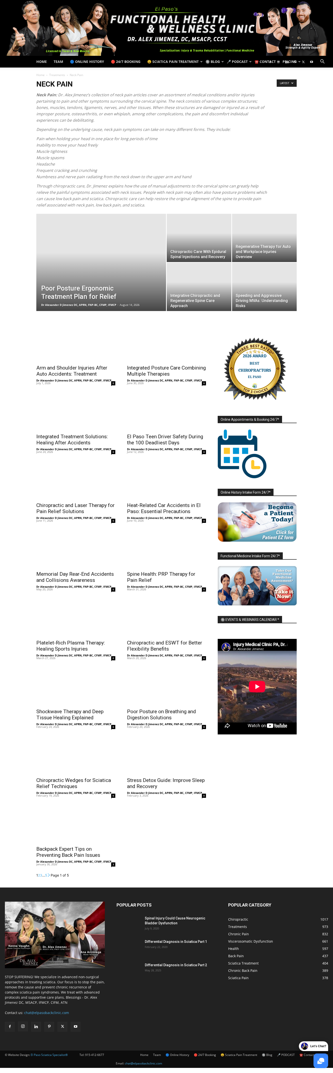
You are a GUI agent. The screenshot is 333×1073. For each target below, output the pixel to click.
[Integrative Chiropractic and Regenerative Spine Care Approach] (199, 287)
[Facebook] (270, 62)
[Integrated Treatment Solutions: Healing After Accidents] (75, 410)
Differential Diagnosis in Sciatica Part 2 (176, 965)
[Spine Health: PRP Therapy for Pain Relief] (166, 548)
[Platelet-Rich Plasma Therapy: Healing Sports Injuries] (75, 617)
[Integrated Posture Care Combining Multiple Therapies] (166, 342)
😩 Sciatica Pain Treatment (173, 61)
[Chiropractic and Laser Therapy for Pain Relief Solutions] (75, 479)
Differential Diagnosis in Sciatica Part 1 (176, 942)
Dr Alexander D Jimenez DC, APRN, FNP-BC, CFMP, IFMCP (78, 305)
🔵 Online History (87, 61)
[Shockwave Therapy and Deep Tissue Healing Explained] (75, 685)
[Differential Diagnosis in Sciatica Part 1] (129, 947)
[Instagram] (278, 62)
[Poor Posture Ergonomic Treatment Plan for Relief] (101, 270)
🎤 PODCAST (237, 61)
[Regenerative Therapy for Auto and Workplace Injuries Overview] (264, 238)
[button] (322, 62)
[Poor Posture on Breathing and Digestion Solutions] (166, 685)
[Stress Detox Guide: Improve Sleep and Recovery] (166, 754)
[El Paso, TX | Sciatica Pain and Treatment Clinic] (166, 28)
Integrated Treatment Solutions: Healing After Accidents (72, 440)
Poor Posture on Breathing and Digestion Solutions (161, 715)
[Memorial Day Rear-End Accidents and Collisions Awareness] (75, 548)
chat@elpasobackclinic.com (46, 1012)
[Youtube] (311, 62)
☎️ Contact (265, 61)
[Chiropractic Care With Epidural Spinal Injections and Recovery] (199, 238)
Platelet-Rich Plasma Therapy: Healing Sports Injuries (70, 646)
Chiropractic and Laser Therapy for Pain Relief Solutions (75, 508)
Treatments (57, 75)
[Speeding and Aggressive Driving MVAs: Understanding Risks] (264, 287)
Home (41, 61)
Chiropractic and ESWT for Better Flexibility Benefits (164, 646)
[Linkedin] (286, 62)
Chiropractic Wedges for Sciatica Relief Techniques (73, 783)
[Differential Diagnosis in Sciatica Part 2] (129, 971)
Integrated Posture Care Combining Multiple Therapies (166, 371)
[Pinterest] (295, 62)
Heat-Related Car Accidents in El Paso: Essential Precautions (164, 508)
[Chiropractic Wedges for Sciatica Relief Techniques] (75, 754)
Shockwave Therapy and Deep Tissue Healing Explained (70, 715)
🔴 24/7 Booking (125, 61)
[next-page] (49, 875)
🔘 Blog (213, 61)
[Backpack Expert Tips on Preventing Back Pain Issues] (75, 823)
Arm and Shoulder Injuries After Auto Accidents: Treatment (71, 371)
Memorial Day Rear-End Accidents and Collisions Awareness (75, 577)
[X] (303, 62)
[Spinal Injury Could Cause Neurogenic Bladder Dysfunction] (129, 924)
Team (58, 61)
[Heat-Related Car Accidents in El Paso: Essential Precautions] (166, 479)
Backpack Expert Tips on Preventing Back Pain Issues (68, 852)
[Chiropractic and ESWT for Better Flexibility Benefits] (166, 617)
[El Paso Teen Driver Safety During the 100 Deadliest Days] (166, 410)
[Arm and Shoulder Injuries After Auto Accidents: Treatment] (75, 342)
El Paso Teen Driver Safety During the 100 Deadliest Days (165, 440)
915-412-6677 (94, 1055)
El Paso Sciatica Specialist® (49, 1055)
